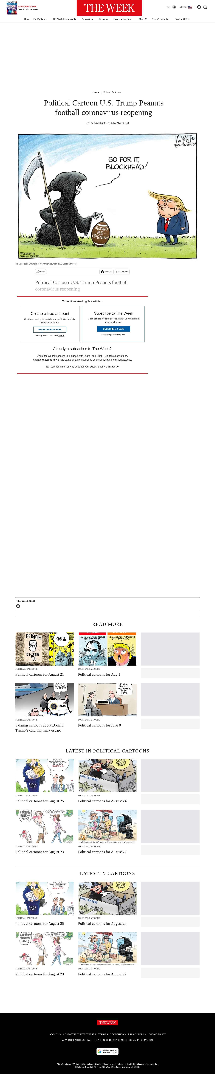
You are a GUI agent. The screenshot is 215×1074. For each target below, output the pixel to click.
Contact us (112, 366)
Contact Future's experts (79, 1034)
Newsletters (87, 19)
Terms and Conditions (112, 1034)
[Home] (26, 19)
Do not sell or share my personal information (123, 1040)
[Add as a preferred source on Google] (107, 1051)
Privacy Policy (137, 1034)
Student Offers (182, 19)
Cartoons (103, 19)
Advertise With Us (73, 1040)
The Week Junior (160, 19)
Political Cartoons (112, 92)
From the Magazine (123, 19)
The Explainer (40, 19)
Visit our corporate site (147, 1064)
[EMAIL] (19, 606)
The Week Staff (97, 123)
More (141, 19)
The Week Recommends (64, 19)
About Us (55, 1034)
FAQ (89, 1040)
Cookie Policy (157, 1034)
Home (96, 92)
